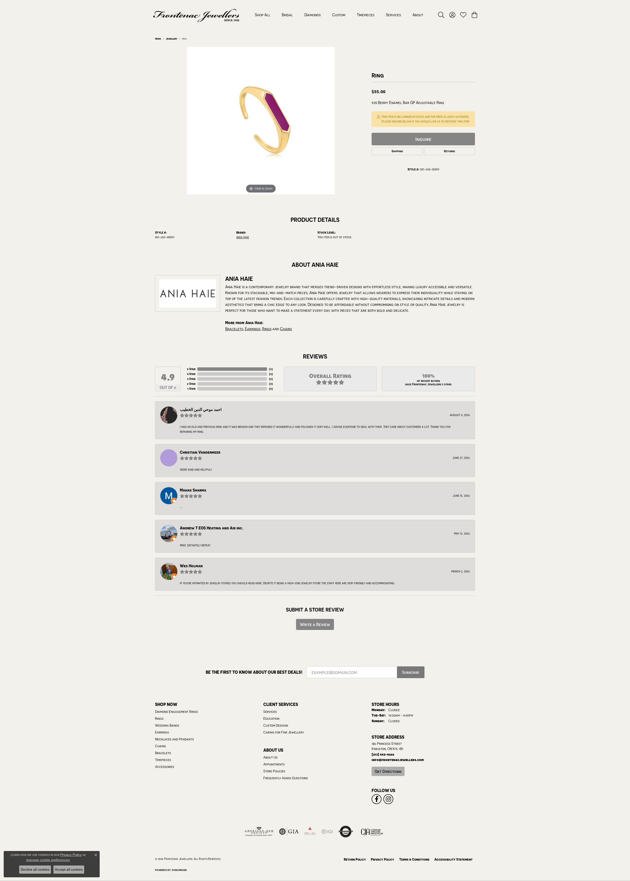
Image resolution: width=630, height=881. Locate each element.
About (417, 15)
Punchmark (179, 869)
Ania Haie (242, 237)
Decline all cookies (35, 869)
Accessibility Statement (453, 859)
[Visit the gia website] (289, 831)
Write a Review (315, 624)
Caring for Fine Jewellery (283, 732)
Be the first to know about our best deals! (254, 672)
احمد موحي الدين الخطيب (200, 409)
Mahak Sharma (193, 490)
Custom (338, 15)
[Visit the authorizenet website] (345, 831)
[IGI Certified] (327, 831)
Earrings (252, 329)
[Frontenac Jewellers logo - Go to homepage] (196, 15)
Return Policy (355, 859)
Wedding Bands (167, 725)
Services (393, 15)
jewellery (171, 38)
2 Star (191, 384)
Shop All (262, 15)
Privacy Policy (382, 859)
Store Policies (274, 771)
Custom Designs (275, 725)
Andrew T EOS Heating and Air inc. (211, 528)
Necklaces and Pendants (174, 739)
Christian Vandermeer (200, 452)
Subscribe (410, 672)
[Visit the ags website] (259, 831)
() (271, 369)
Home (158, 38)
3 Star (191, 379)
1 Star (191, 388)
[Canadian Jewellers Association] (372, 831)
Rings (266, 329)
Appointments (274, 764)
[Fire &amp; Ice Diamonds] (310, 831)
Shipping (397, 151)
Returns (449, 151)
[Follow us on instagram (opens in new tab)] (388, 799)
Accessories (164, 767)
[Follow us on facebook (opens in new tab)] (376, 799)
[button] (441, 15)
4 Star (191, 374)
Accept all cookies (69, 869)
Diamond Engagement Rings (176, 712)
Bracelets (234, 329)
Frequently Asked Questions (285, 778)
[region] (261, 120)
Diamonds (312, 15)
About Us (270, 757)
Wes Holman (191, 566)
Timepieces (365, 15)
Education (271, 718)
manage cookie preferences (48, 860)
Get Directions (388, 771)
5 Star (191, 369)
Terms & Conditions (414, 859)
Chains (286, 329)
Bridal (287, 15)
